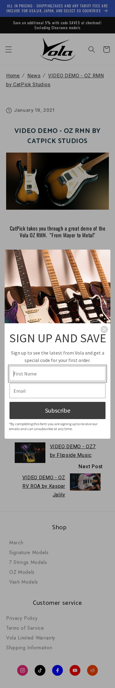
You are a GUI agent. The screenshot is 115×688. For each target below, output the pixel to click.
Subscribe (57, 410)
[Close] (104, 329)
